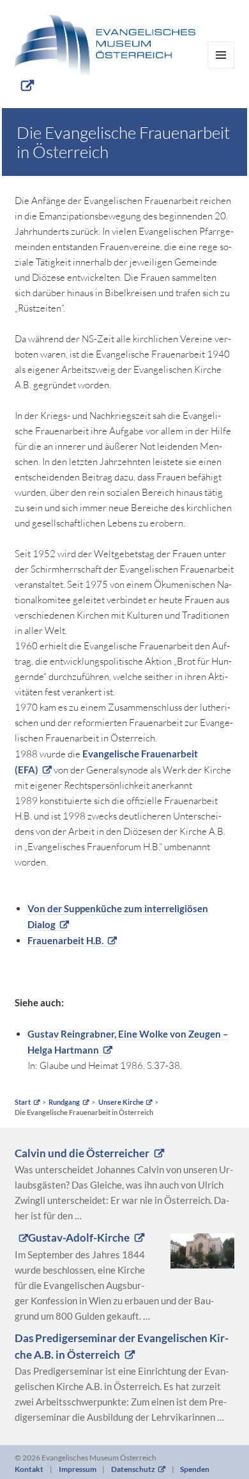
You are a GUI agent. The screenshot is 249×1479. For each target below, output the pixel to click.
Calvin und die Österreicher (82, 1153)
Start (23, 1102)
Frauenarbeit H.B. (65, 940)
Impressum (77, 1469)
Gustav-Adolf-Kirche (79, 1237)
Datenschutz (133, 1469)
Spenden (194, 1469)
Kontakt (29, 1469)
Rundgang (64, 1102)
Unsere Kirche (121, 1102)
